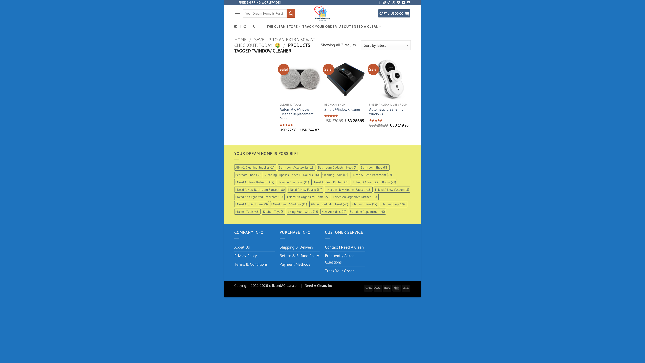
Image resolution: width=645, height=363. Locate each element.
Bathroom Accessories (296, 167)
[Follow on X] (393, 2)
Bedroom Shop (248, 175)
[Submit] (291, 13)
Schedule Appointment (367, 212)
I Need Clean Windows (289, 204)
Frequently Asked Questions (340, 259)
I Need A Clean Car (293, 182)
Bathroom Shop (375, 167)
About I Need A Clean (359, 27)
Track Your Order (319, 27)
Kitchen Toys (273, 212)
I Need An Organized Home (308, 197)
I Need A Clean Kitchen (330, 182)
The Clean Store (282, 27)
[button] (237, 13)
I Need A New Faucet (305, 190)
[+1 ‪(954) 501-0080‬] (254, 26)
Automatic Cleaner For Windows (387, 111)
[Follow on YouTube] (408, 2)
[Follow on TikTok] (388, 2)
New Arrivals (333, 212)
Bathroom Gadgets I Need (337, 167)
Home (240, 40)
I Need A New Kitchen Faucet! (349, 190)
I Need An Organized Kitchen (355, 197)
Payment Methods (295, 264)
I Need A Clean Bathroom (372, 175)
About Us (242, 247)
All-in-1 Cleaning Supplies (255, 167)
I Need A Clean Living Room (374, 182)
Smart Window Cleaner (342, 109)
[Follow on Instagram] (384, 2)
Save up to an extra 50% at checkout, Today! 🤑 (274, 42)
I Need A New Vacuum (392, 190)
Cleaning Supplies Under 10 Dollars (292, 175)
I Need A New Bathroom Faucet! (260, 190)
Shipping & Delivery (296, 247)
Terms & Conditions (251, 264)
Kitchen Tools (247, 212)
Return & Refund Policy (299, 255)
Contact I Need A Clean (344, 247)
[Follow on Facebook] (379, 2)
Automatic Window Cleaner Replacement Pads (297, 114)
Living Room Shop (303, 212)
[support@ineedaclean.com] (236, 26)
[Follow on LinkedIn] (403, 2)
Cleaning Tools (335, 175)
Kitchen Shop (393, 204)
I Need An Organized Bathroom (259, 197)
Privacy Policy (245, 255)
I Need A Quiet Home (251, 204)
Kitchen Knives (364, 204)
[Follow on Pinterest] (398, 2)
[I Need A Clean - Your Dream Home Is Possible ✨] (322, 13)
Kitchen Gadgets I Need (329, 204)
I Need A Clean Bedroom (254, 182)
